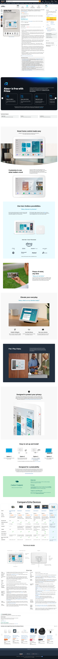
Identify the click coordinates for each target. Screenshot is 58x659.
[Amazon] (3, 1)
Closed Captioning (47, 590)
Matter (45, 212)
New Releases (22, 3)
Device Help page (37, 461)
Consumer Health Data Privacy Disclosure (30, 656)
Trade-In (26, 19)
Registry (50, 3)
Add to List (47, 40)
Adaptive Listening (38, 587)
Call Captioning (42, 590)
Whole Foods (30, 3)
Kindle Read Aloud (38, 596)
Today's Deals (35, 3)
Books (38, 3)
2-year (51, 576)
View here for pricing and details (31, 66)
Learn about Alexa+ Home (24, 11)
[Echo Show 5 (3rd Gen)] (12, 504)
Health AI (4, 3)
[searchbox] (23, 1)
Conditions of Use (18, 656)
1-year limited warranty (38, 576)
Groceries (26, 3)
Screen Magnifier (38, 593)
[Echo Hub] (53, 504)
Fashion (47, 3)
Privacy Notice (22, 656)
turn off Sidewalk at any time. (19, 599)
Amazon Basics (13, 3)
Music (52, 3)
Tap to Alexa (37, 585)
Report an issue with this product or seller (27, 55)
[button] (1, 3)
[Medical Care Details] (10, 3)
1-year (49, 576)
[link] (7, 636)
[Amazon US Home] (21, 654)
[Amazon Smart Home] (4, 6)
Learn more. (41, 107)
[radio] (2, 10)
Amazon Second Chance (40, 493)
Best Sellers (18, 3)
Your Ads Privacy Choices (38, 656)
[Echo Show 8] (20, 504)
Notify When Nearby (38, 594)
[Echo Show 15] (37, 504)
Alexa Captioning (38, 590)
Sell (44, 3)
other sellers (30, 21)
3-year (54, 576)
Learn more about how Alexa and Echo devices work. (33, 399)
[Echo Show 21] (45, 504)
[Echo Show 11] (29, 504)
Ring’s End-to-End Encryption (50, 580)
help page (22, 592)
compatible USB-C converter (14, 574)
